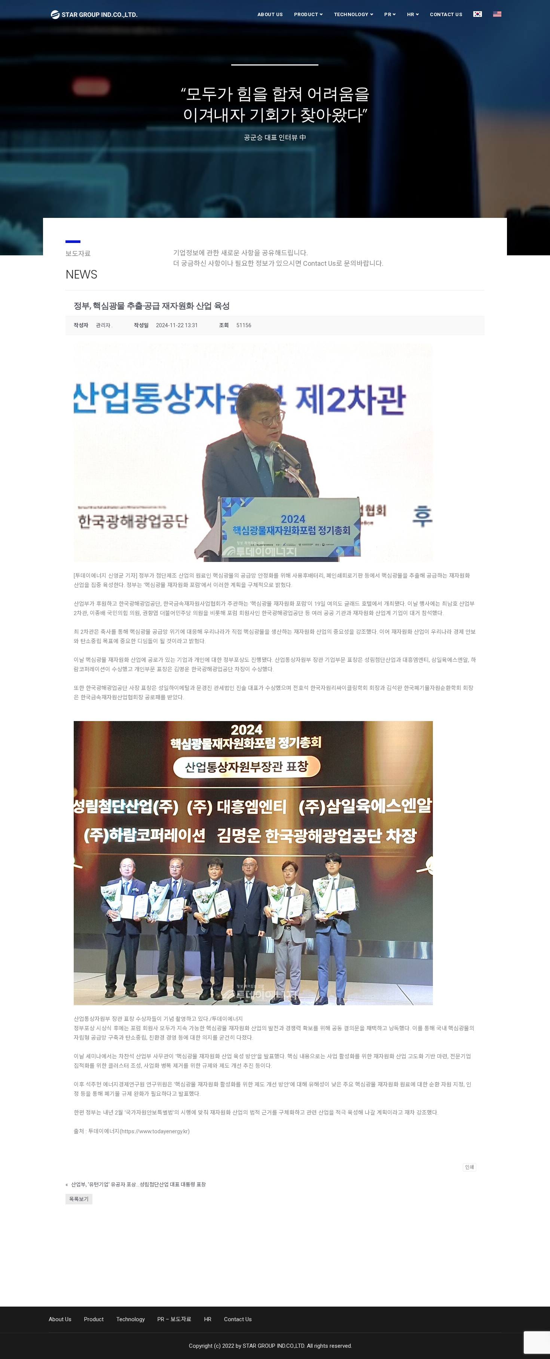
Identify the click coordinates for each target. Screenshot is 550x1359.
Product (306, 14)
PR (387, 14)
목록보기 (79, 1199)
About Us (270, 14)
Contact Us (446, 14)
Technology (351, 14)
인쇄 (469, 1167)
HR (410, 14)
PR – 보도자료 (175, 1319)
